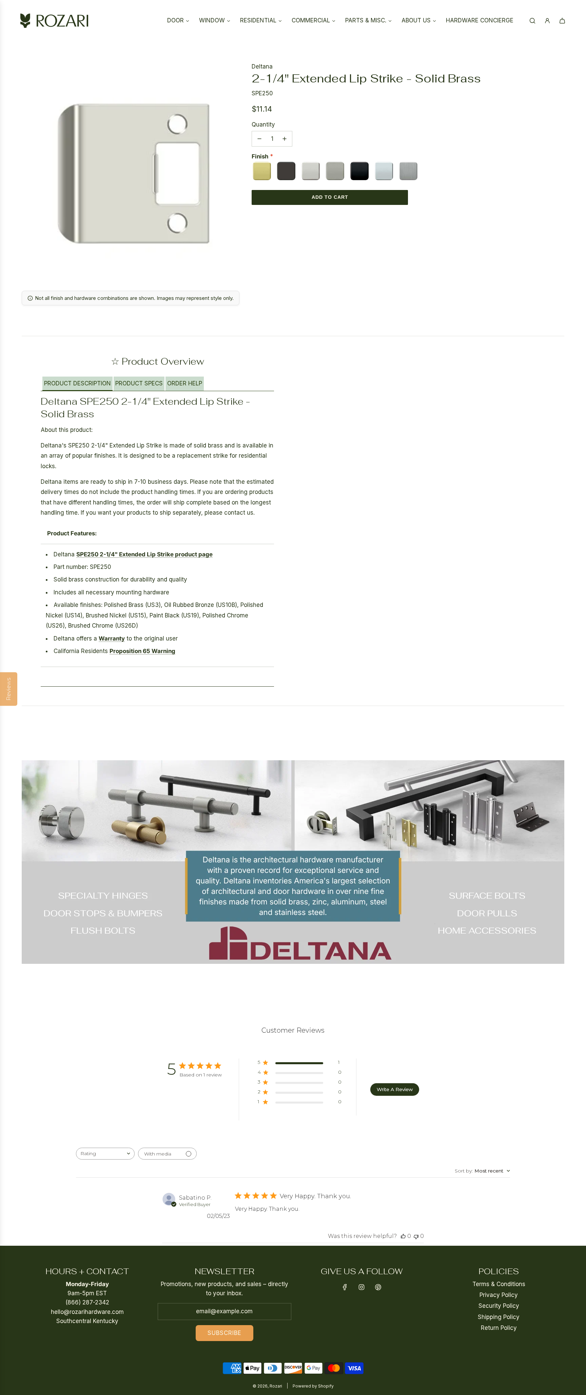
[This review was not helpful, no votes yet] (416, 1236)
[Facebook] (344, 1287)
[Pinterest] (378, 1287)
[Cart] (562, 20)
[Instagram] (361, 1287)
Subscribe (224, 1333)
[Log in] (547, 20)
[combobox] (105, 1154)
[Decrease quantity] (259, 138)
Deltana (262, 66)
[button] (77, 384)
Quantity (263, 124)
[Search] (532, 20)
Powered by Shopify (313, 1386)
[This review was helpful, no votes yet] (403, 1236)
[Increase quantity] (284, 138)
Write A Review (395, 1089)
